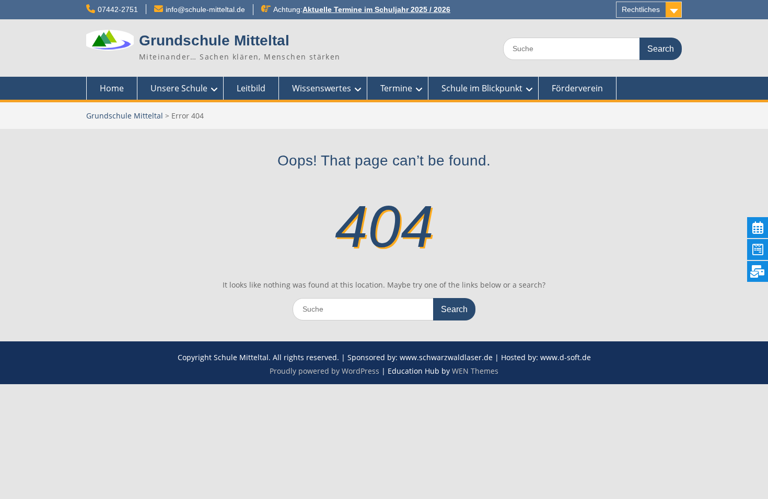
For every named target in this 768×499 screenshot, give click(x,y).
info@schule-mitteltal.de (205, 9)
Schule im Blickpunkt (481, 88)
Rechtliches (641, 9)
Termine (396, 88)
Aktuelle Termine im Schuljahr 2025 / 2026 (376, 9)
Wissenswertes (321, 88)
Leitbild (251, 88)
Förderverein (577, 88)
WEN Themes (475, 371)
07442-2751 (118, 9)
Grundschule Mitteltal (214, 40)
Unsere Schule (178, 88)
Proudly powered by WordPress (324, 371)
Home (112, 88)
